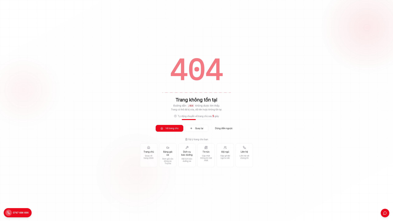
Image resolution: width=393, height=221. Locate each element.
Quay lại (199, 128)
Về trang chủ (171, 128)
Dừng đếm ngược (224, 128)
